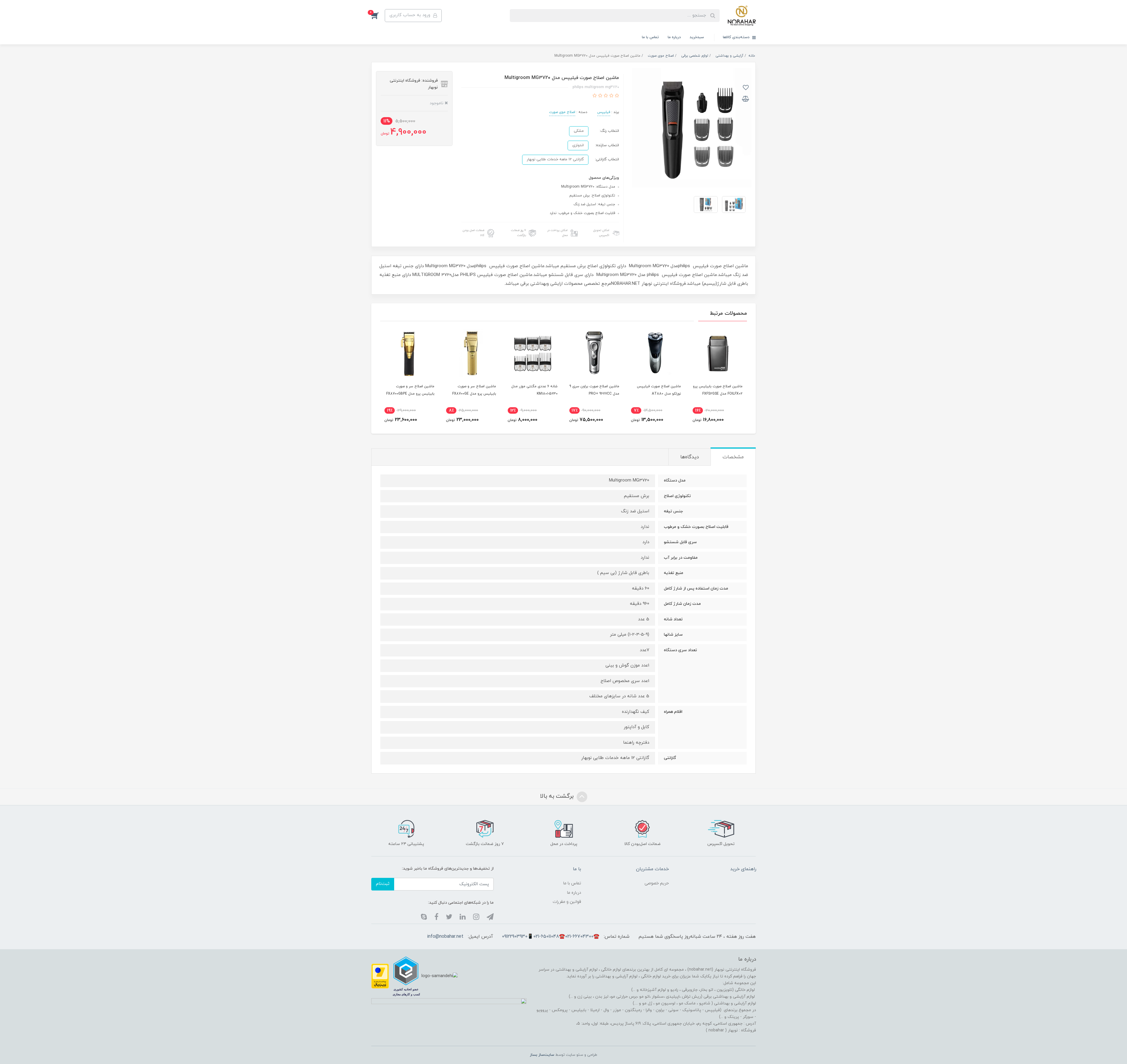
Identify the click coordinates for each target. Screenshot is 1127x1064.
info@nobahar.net (445, 936)
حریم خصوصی (657, 883)
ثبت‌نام (382, 884)
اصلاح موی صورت (562, 112)
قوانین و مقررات (567, 902)
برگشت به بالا (557, 796)
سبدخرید (697, 37)
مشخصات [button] (733, 457)
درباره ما (674, 37)
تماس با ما (650, 37)
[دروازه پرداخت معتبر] (380, 976)
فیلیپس (603, 112)
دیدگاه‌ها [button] (689, 457)
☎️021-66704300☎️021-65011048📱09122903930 (550, 936)
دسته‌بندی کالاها (737, 37)
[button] (378, 15)
